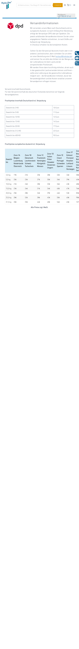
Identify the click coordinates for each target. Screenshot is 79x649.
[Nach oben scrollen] (5, 646)
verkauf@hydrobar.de (64, 56)
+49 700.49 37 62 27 (64, 17)
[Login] (65, 5)
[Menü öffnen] (74, 5)
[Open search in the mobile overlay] (39, 5)
